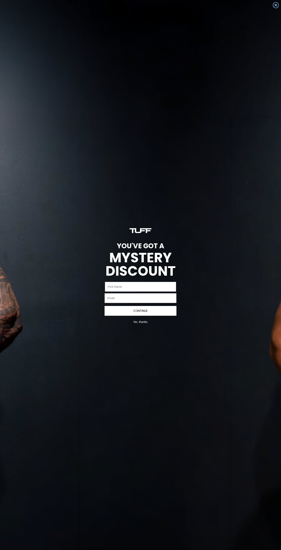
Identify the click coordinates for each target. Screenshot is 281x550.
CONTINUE (140, 311)
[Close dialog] (275, 5)
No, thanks (140, 322)
